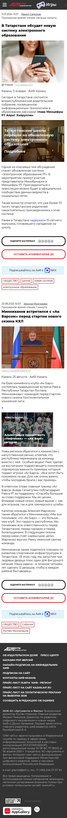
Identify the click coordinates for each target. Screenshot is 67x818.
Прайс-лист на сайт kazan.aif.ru (27, 687)
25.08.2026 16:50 (11, 303)
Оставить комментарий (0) (34, 254)
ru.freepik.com (24, 84)
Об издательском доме (20, 655)
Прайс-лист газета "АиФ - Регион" (27, 682)
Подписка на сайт (16, 673)
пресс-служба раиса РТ (16, 370)
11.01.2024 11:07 (10, 14)
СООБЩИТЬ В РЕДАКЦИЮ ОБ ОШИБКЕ (28, 700)
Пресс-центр (50, 655)
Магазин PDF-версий (18, 660)
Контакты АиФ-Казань (19, 677)
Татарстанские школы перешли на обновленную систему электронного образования (29, 137)
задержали (38, 220)
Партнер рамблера (32, 801)
